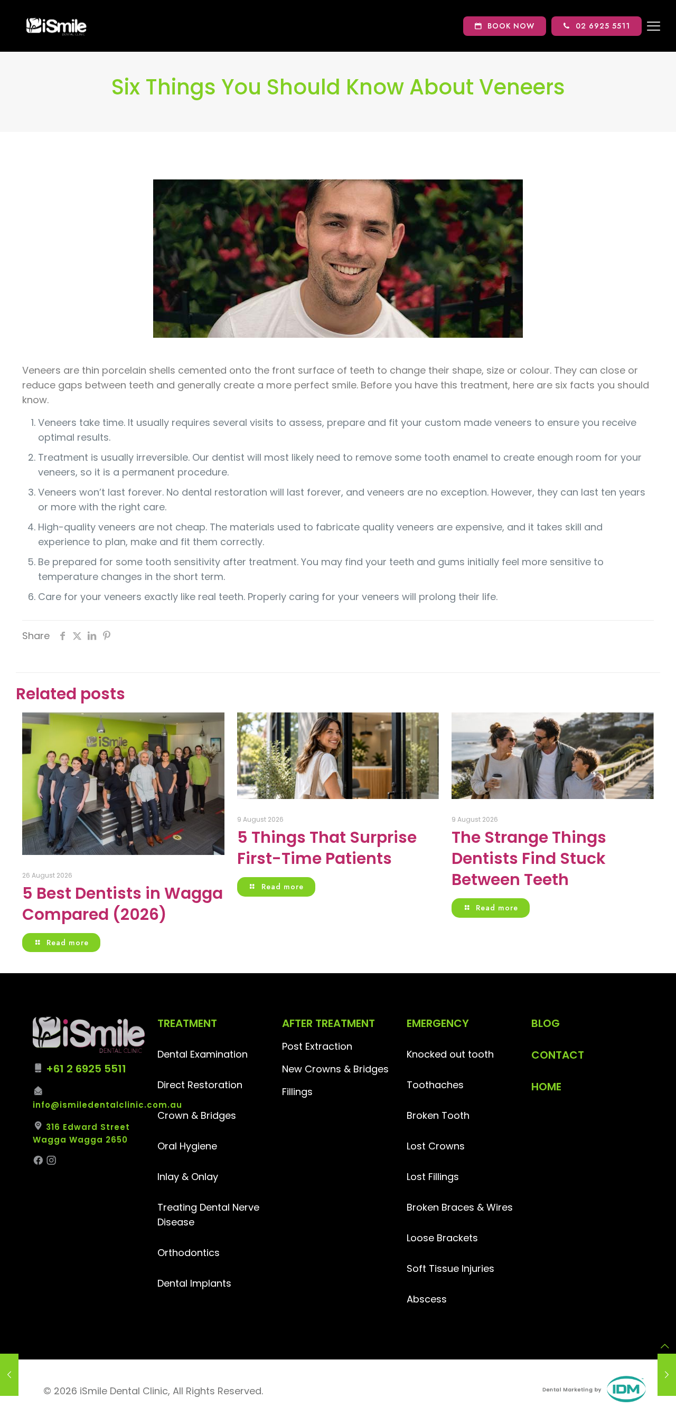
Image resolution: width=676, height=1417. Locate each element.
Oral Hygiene (187, 1146)
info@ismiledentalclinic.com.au (107, 1104)
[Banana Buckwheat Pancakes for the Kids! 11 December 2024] (667, 1375)
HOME (546, 1086)
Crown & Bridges (196, 1115)
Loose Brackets (442, 1237)
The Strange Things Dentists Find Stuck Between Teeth (529, 858)
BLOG (545, 1023)
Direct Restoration (199, 1084)
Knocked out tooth (450, 1054)
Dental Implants (194, 1283)
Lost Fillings (433, 1176)
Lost (417, 1146)
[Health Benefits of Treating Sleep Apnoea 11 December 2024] (9, 1375)
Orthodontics (188, 1252)
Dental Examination (202, 1054)
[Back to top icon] (665, 1346)
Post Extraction (317, 1046)
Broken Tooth (438, 1115)
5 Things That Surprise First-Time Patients (327, 848)
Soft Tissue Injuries (450, 1268)
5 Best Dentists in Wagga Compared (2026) (122, 904)
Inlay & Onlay (187, 1176)
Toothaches (435, 1084)
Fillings (297, 1091)
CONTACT (557, 1055)
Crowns (446, 1146)
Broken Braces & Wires (460, 1207)
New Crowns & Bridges (335, 1069)
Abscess (427, 1299)
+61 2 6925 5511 (86, 1068)
